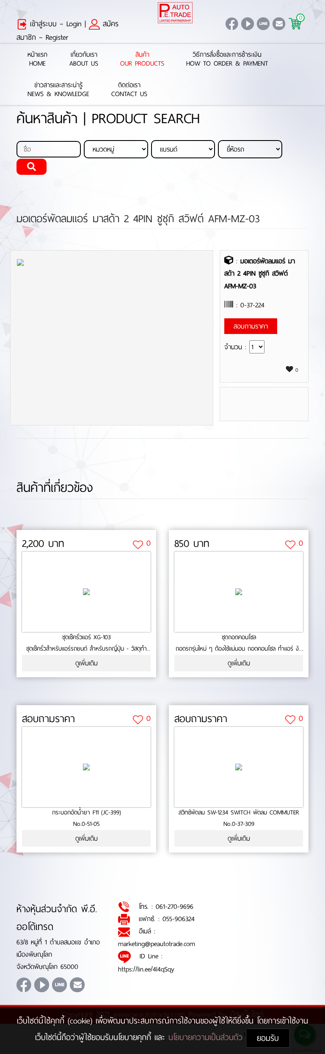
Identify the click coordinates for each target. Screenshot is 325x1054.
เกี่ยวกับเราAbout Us (83, 59)
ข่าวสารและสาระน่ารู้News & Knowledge (58, 90)
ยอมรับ (268, 1038)
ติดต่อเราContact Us (129, 90)
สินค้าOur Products (142, 59)
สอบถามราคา (48, 719)
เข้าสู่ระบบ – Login (54, 23)
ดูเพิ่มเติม (86, 663)
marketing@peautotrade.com (156, 943)
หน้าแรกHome (37, 59)
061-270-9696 (174, 906)
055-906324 (178, 918)
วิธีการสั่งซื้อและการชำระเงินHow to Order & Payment (227, 59)
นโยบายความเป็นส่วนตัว (207, 1037)
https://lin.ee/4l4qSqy (146, 969)
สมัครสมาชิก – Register (67, 30)
